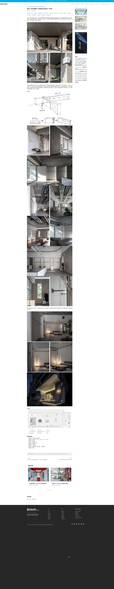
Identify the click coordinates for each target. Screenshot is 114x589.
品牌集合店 (32, 6)
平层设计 (78, 71)
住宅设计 (82, 59)
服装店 (40, 6)
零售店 (43, 6)
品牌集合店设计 (40, 13)
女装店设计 (51, 13)
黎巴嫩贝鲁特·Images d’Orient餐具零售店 (37, 483)
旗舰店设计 (83, 73)
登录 (35, 499)
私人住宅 (78, 74)
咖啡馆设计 (84, 62)
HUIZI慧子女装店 (30, 13)
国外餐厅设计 (78, 67)
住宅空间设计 (77, 59)
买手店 (28, 6)
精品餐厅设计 (81, 75)
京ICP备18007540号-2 (50, 524)
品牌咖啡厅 (76, 63)
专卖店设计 (76, 58)
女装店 (41, 439)
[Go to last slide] (29, 478)
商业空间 (37, 6)
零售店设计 (83, 78)
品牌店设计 (79, 63)
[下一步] (70, 478)
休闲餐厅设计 (85, 58)
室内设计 (80, 69)
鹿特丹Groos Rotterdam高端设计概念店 (60, 483)
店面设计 (64, 13)
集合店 (44, 439)
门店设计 (79, 78)
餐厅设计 (81, 80)
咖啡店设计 (81, 62)
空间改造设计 (81, 74)
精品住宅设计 (78, 75)
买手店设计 (35, 13)
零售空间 (37, 439)
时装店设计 (69, 13)
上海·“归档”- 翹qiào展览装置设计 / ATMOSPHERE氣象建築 (37, 459)
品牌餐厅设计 (83, 63)
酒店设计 (76, 78)
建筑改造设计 (79, 73)
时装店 (47, 439)
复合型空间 (81, 67)
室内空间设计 (56, 13)
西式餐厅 (84, 75)
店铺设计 (60, 13)
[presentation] (38, 474)
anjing (32, 485)
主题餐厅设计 (80, 58)
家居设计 (84, 69)
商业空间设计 (46, 13)
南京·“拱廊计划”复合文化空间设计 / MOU (65, 459)
